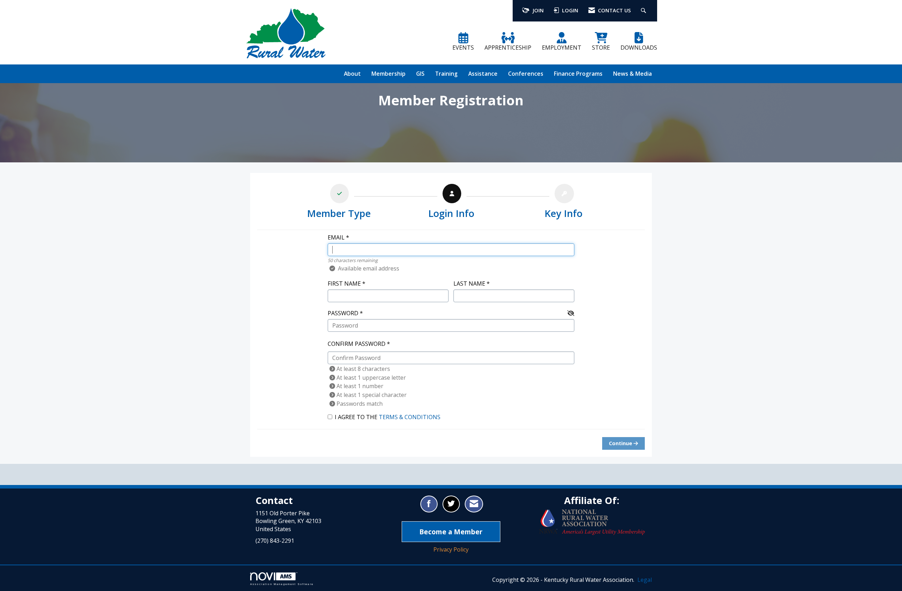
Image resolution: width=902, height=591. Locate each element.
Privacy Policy (451, 549)
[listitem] (339, 203)
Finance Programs (578, 73)
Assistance (483, 73)
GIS (420, 73)
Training (446, 73)
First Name (344, 283)
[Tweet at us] (451, 504)
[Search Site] (644, 10)
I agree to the (387, 417)
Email (336, 237)
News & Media (632, 73)
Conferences (525, 73)
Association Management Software (282, 584)
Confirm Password (356, 344)
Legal (644, 580)
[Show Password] (570, 313)
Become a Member (450, 531)
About (352, 73)
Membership (388, 73)
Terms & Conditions (409, 417)
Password (343, 313)
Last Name (469, 283)
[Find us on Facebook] (429, 504)
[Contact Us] (474, 504)
